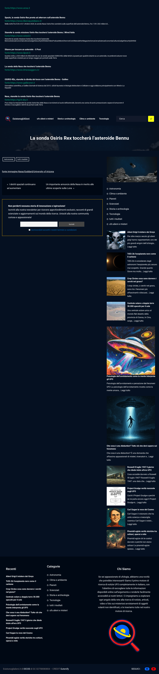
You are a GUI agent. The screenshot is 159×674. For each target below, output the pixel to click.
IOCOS (27, 669)
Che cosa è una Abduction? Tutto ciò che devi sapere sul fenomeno (24, 614)
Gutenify (64, 669)
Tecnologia (114, 214)
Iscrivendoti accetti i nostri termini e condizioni (54, 230)
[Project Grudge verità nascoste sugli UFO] (116, 496)
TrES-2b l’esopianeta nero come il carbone (141, 255)
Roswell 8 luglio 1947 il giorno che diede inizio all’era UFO (140, 468)
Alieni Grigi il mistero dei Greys (141, 232)
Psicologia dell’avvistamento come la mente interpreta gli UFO (22, 606)
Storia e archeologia (119, 209)
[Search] (151, 119)
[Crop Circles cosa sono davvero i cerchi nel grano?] (116, 286)
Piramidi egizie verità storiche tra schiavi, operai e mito (142, 532)
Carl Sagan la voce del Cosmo (140, 509)
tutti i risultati (22, 159)
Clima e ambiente (118, 193)
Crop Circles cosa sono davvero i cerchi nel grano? (141, 280)
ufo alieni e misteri (118, 224)
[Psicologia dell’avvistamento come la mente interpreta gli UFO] (131, 351)
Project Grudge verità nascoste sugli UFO (141, 489)
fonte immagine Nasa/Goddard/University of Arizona (28, 171)
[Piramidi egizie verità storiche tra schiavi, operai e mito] (116, 539)
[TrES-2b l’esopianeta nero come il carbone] (116, 261)
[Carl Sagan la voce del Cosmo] (116, 517)
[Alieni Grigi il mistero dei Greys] (116, 240)
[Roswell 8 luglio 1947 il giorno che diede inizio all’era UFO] (116, 475)
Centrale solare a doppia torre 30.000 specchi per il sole (140, 304)
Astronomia (8, 159)
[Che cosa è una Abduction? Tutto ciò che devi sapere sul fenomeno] (131, 420)
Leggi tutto (132, 247)
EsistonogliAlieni (21, 119)
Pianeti (112, 199)
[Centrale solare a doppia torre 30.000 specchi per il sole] (116, 311)
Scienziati (114, 204)
